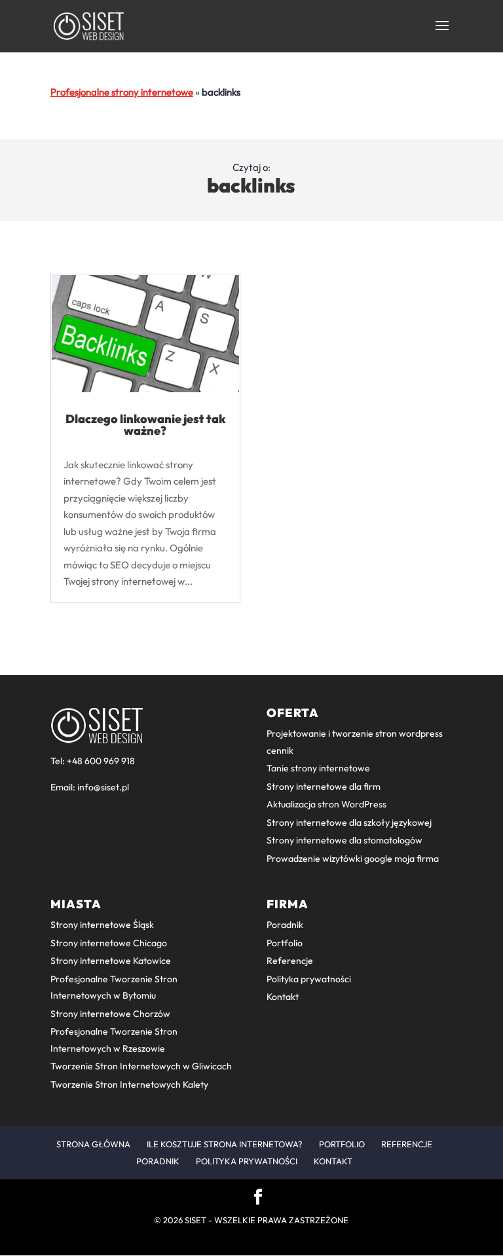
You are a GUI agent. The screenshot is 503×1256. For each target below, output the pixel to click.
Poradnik (285, 925)
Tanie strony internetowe (318, 768)
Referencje (290, 961)
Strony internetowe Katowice (110, 961)
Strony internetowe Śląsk (102, 925)
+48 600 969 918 (101, 761)
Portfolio (285, 943)
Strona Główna (93, 1144)
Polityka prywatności (309, 979)
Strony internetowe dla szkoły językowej (349, 822)
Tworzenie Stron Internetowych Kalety (129, 1084)
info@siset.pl (103, 787)
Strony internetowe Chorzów (110, 1014)
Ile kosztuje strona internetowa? (225, 1144)
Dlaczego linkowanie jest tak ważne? (145, 424)
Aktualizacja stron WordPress (326, 804)
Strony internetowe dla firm (324, 786)
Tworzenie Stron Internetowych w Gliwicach (141, 1066)
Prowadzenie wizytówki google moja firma (353, 858)
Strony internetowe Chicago (108, 943)
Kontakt (283, 997)
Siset (195, 1220)
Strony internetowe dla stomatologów (344, 840)
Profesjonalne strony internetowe (121, 92)
